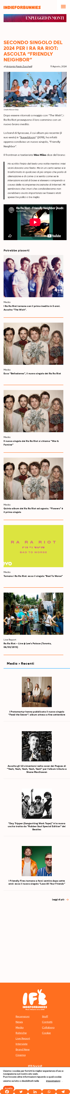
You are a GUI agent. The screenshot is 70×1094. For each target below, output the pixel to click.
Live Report (23, 1038)
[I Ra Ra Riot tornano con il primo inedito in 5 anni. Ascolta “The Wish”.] (33, 276)
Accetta (9, 1088)
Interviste (22, 1044)
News (19, 1022)
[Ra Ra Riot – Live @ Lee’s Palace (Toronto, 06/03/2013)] (33, 614)
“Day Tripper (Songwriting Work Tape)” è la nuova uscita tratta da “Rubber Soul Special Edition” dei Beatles (37, 826)
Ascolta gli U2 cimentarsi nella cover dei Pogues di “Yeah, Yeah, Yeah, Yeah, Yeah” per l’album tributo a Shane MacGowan (37, 769)
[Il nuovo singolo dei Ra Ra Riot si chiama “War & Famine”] (33, 411)
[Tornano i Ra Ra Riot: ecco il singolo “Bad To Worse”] (33, 546)
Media (19, 1027)
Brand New (23, 1049)
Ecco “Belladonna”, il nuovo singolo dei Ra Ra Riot (32, 373)
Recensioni (22, 1016)
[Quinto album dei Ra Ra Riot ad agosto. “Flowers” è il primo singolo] (33, 479)
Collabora (48, 1027)
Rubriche (21, 1033)
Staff (45, 1016)
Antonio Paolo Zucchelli (19, 66)
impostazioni (53, 1081)
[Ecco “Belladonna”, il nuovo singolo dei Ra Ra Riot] (33, 344)
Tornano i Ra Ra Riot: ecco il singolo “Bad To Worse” (33, 576)
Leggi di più (58, 899)
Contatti (47, 1022)
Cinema (21, 1055)
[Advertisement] (35, 944)
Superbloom (27, 137)
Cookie (46, 1033)
